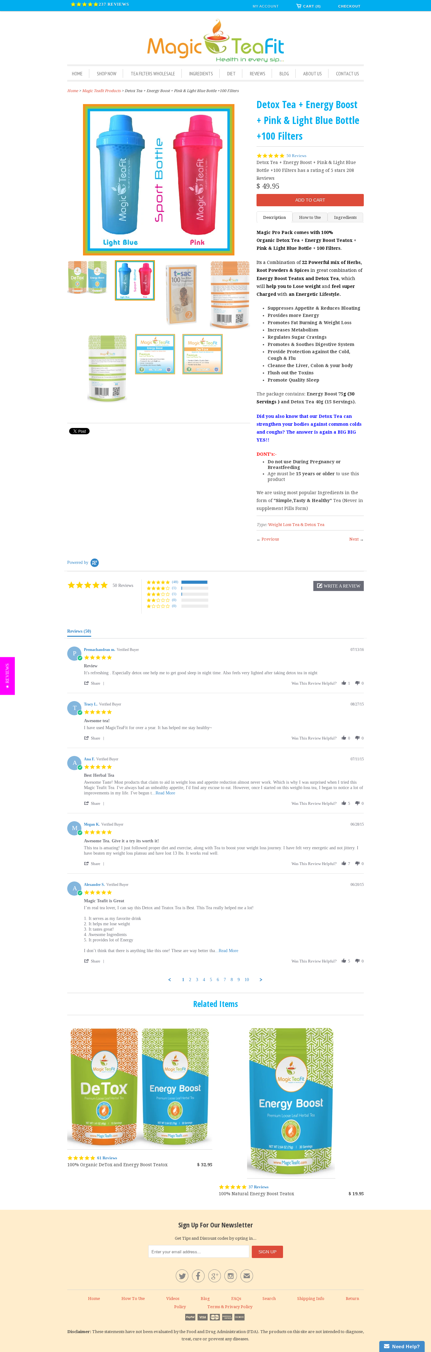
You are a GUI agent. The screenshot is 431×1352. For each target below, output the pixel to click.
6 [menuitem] (218, 979)
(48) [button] (175, 582)
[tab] (79, 633)
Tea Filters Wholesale (153, 73)
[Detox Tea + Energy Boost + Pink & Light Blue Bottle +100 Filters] (158, 179)
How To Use (133, 1298)
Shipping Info (310, 1298)
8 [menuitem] (232, 979)
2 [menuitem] (190, 979)
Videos (172, 1298)
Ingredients (201, 73)
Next (354, 539)
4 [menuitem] (204, 979)
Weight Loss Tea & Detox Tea (296, 524)
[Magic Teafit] (215, 41)
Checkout (349, 6)
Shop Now (106, 73)
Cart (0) (312, 6)
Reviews (257, 73)
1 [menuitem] (183, 979)
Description (274, 217)
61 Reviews (107, 1158)
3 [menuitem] (197, 979)
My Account (266, 6)
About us (312, 73)
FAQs (236, 1298)
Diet (231, 73)
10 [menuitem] (247, 979)
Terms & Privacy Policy (229, 1306)
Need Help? (404, 1346)
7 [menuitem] (225, 979)
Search (269, 1298)
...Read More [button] (163, 793)
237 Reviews (114, 4)
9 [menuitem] (239, 979)
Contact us (347, 73)
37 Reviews (259, 1187)
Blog (284, 73)
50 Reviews (296, 155)
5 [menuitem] (211, 979)
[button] (338, 586)
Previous (270, 539)
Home (77, 73)
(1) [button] (174, 588)
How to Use (310, 217)
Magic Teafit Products (101, 91)
